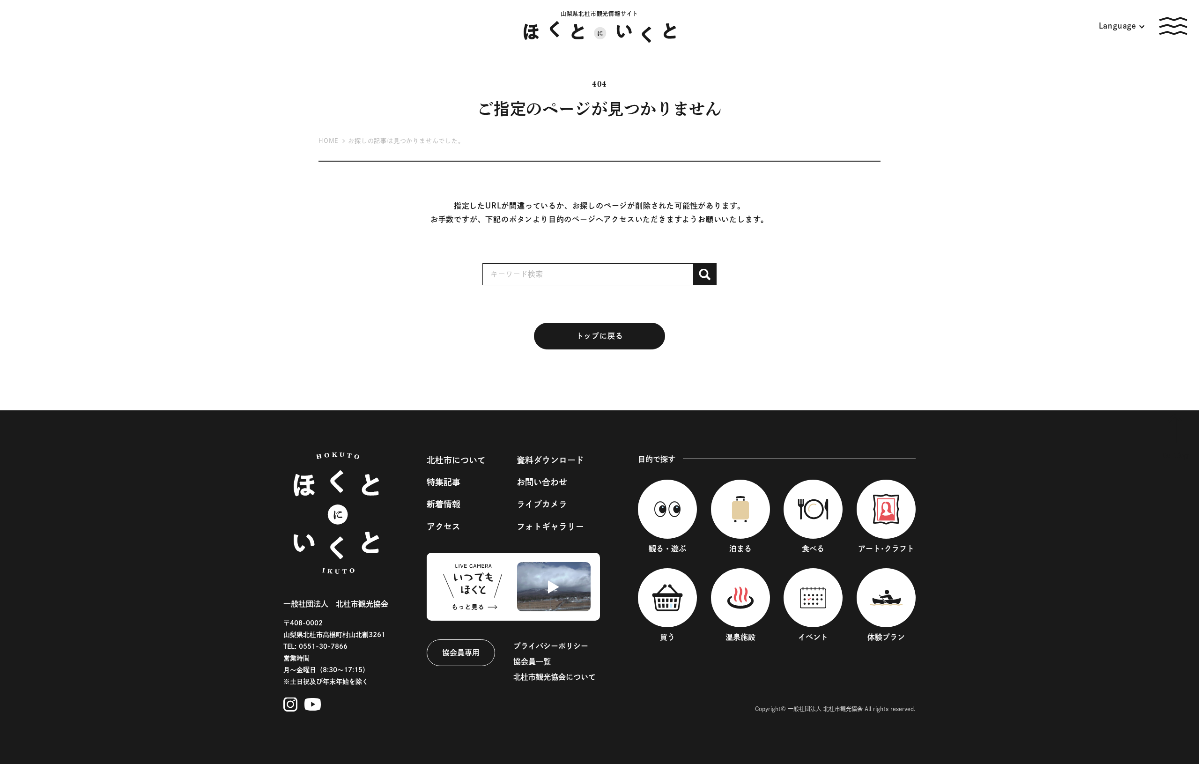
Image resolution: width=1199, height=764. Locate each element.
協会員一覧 (532, 661)
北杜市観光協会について (554, 677)
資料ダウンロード (550, 460)
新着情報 (443, 504)
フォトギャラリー (550, 526)
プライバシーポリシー (550, 646)
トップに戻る (599, 336)
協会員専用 (461, 652)
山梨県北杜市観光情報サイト (599, 13)
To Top (1175, 456)
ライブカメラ (542, 504)
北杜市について (456, 460)
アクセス (443, 526)
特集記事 (443, 482)
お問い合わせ (542, 482)
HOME (328, 141)
